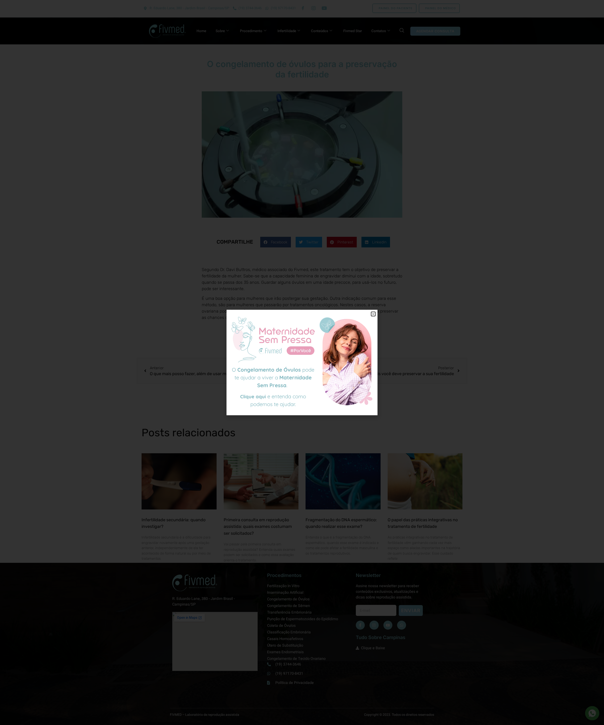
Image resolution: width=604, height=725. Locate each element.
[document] (302, 362)
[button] (373, 314)
